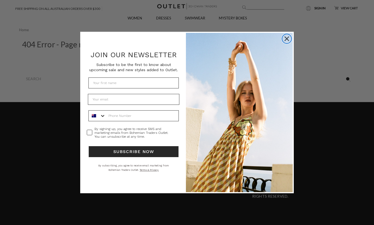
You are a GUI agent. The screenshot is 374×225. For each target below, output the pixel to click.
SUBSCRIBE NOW (133, 151)
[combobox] (97, 116)
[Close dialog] (287, 39)
